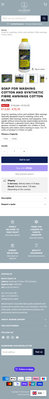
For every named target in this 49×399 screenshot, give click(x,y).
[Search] (44, 18)
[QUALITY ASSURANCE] (36, 251)
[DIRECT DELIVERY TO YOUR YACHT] (12, 229)
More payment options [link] (24, 174)
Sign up (38, 352)
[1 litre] (5, 142)
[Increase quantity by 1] (24, 151)
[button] (7, 78)
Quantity (4, 146)
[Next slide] (46, 78)
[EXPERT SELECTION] (12, 251)
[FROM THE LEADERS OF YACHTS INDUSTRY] (36, 229)
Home (4, 30)
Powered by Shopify (24, 395)
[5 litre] (14, 142)
